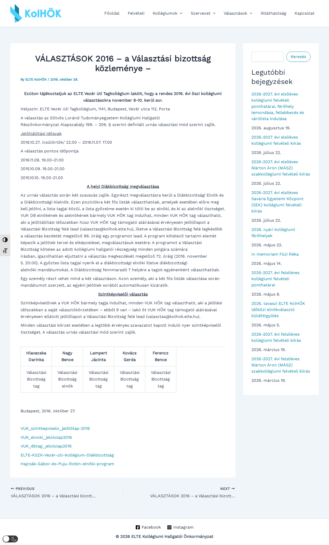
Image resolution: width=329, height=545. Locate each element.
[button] (179, 13)
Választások (235, 13)
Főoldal (112, 13)
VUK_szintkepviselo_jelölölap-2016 (55, 428)
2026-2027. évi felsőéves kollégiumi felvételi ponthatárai (275, 278)
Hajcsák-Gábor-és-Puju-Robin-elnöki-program (67, 463)
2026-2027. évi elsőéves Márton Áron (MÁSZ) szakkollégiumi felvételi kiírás (280, 168)
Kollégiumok (165, 13)
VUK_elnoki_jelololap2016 (46, 437)
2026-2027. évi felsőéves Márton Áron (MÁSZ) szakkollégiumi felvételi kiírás (280, 365)
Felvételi (136, 13)
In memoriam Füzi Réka (275, 254)
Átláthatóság (273, 13)
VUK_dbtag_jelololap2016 (46, 446)
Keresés (298, 56)
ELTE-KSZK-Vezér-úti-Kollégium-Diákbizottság (67, 455)
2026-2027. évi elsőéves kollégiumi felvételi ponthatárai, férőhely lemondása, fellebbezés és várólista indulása (277, 106)
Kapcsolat (305, 13)
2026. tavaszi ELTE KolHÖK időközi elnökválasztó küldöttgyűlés (278, 309)
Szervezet (201, 13)
